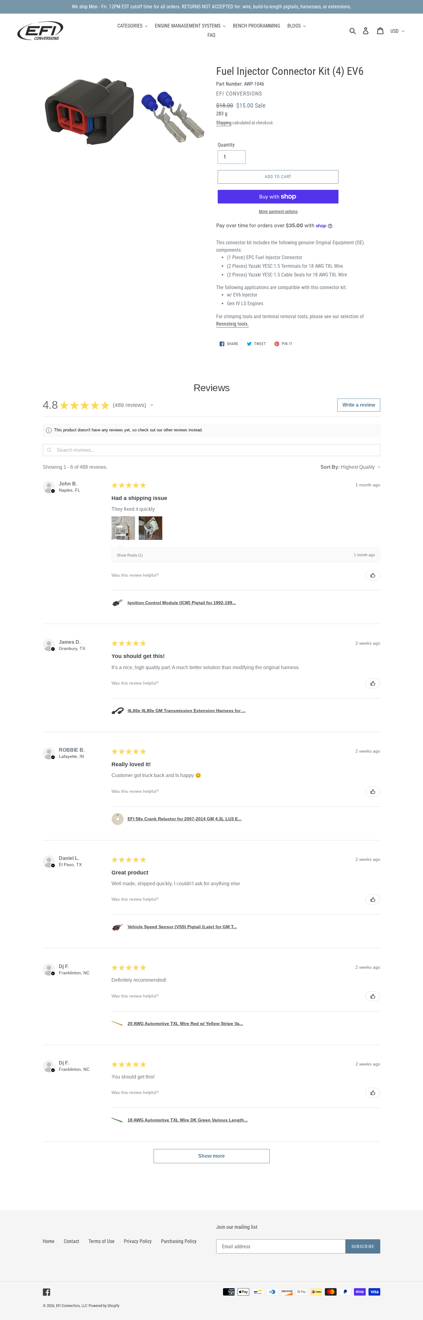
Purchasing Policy (179, 1241)
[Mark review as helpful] (372, 575)
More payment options (278, 211)
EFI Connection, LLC (71, 1305)
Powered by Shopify (104, 1305)
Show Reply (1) (130, 555)
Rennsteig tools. (232, 324)
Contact (71, 1241)
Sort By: (330, 467)
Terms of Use (102, 1241)
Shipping (223, 123)
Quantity (226, 145)
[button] (151, 405)
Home (49, 1241)
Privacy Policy (138, 1241)
